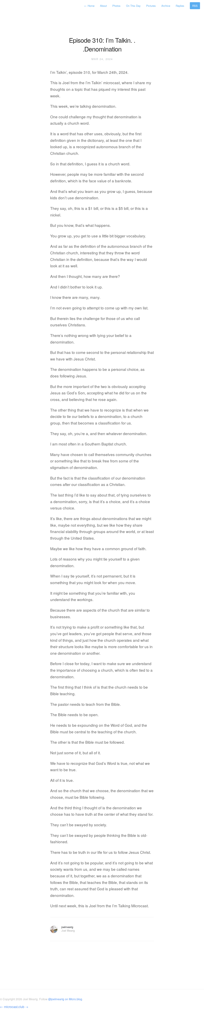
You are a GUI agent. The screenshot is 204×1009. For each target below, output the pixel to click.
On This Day (133, 6)
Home (89, 6)
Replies (180, 6)
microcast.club (14, 1006)
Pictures (151, 6)
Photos (116, 6)
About (103, 6)
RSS (195, 6)
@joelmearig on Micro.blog (65, 999)
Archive (165, 6)
